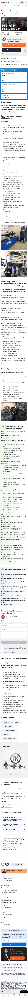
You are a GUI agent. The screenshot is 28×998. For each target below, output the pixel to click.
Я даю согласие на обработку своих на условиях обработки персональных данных (15, 646)
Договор (6, 734)
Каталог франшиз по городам (8, 892)
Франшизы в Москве (6, 888)
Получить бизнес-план (14, 45)
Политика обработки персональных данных (11, 964)
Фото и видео (24, 64)
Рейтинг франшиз (5, 885)
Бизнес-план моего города (11, 722)
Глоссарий (3, 917)
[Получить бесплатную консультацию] (14, 873)
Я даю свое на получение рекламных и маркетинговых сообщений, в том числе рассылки (15, 651)
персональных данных (21, 645)
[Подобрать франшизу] (14, 961)
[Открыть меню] (26, 2)
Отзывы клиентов (5, 924)
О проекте (3, 922)
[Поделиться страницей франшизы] (26, 6)
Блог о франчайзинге (6, 907)
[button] (21, 2)
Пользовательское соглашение (9, 970)
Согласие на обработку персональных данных (12, 967)
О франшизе (17, 64)
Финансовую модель (9, 730)
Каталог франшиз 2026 (6, 878)
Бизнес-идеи (4, 910)
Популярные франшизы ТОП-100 (9, 883)
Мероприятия (4, 905)
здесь (14, 993)
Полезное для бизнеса (6, 914)
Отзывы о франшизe (9, 738)
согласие (7, 648)
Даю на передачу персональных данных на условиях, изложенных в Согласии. (15, 649)
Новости (3, 912)
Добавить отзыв (6, 807)
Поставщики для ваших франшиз (9, 890)
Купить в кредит (11, 50)
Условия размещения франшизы (9, 902)
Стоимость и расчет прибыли (7, 64)
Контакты (3, 927)
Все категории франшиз (7, 880)
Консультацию (7, 726)
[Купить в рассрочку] (24, 50)
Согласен (23, 991)
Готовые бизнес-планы (6, 895)
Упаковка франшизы (6, 900)
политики (8, 647)
